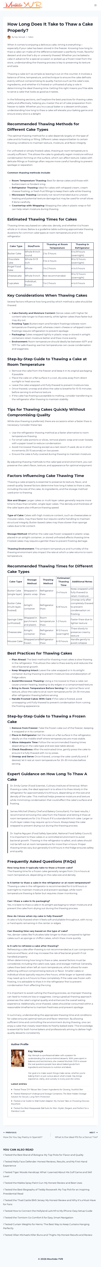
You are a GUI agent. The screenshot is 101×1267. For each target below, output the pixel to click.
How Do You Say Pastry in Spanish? (22, 1134)
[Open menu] (95, 5)
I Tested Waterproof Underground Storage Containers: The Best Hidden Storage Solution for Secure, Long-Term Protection (48, 1095)
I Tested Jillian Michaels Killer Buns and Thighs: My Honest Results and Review (47, 1235)
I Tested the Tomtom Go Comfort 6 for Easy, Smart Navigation (38, 1217)
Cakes (30, 37)
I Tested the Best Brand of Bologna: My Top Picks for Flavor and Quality (43, 1155)
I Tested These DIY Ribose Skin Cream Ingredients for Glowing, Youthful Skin (48, 1089)
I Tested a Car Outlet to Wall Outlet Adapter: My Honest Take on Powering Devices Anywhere (50, 1102)
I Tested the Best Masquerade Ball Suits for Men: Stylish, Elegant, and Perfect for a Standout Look (50, 1109)
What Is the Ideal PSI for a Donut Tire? (76, 1134)
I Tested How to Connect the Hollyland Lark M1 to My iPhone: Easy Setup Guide (47, 1211)
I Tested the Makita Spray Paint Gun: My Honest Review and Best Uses (42, 1183)
